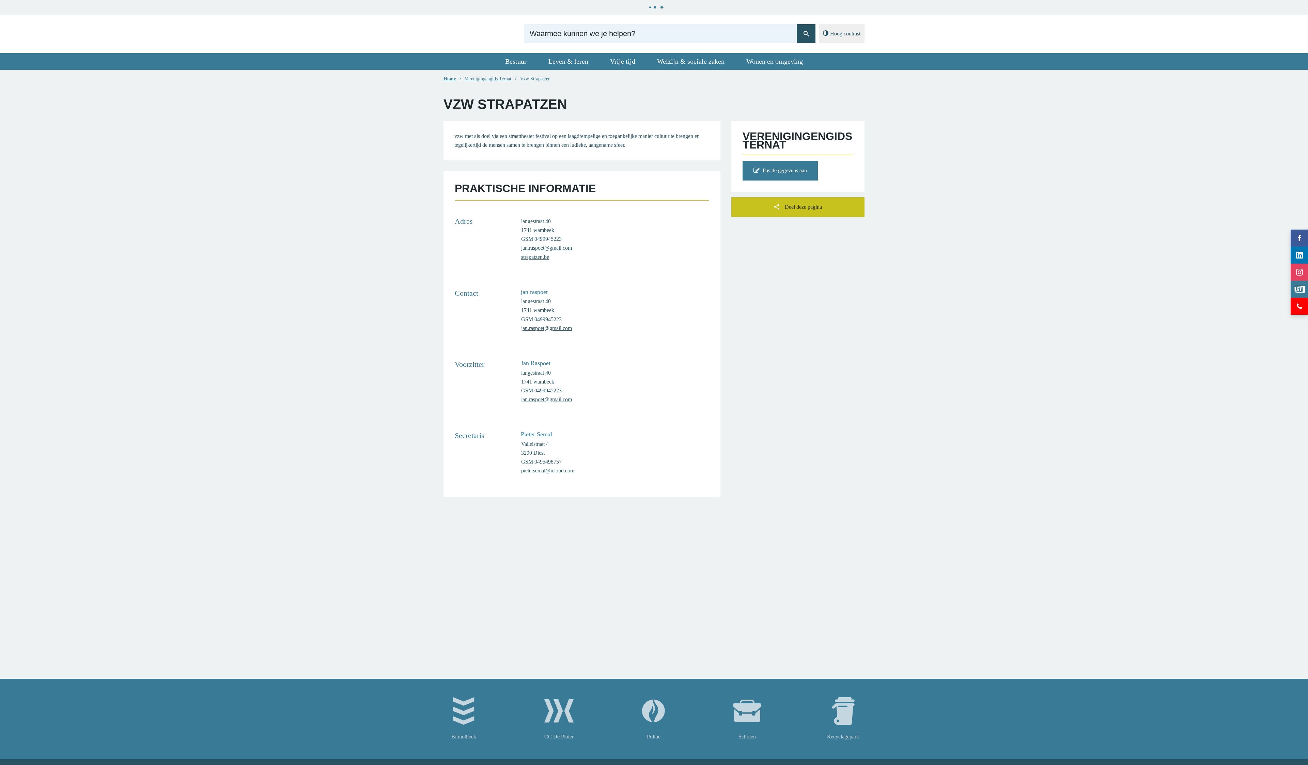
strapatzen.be (535, 257)
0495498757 (548, 462)
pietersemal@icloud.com (547, 470)
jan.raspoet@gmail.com (546, 248)
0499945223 (548, 239)
